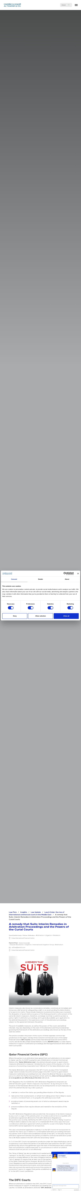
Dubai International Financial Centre (22, 938)
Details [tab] (40, 579)
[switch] (30, 607)
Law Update (36, 912)
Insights (23, 912)
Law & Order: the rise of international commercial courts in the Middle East (36, 913)
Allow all (66, 616)
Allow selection (40, 616)
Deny (15, 616)
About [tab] (67, 579)
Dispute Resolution (16, 945)
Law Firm (13, 912)
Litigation (48, 935)
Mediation (56, 935)
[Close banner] (78, 573)
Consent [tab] (14, 579)
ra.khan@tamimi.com (18, 947)
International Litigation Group (43, 945)
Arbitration (40, 935)
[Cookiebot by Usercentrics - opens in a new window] (65, 573)
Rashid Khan (13, 943)
